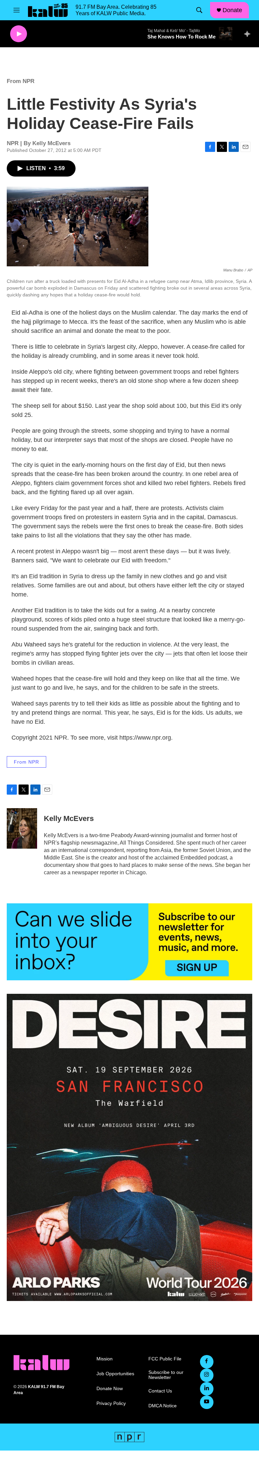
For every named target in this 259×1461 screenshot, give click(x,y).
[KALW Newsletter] (129, 941)
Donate (232, 10)
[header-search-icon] (199, 10)
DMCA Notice (162, 1405)
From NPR (20, 81)
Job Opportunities (115, 1373)
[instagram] (206, 1375)
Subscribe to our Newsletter (165, 1375)
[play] (18, 34)
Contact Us (160, 1390)
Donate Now (109, 1388)
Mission (104, 1358)
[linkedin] (206, 1389)
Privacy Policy (111, 1403)
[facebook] (206, 1362)
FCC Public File (164, 1358)
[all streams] (249, 33)
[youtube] (206, 1402)
